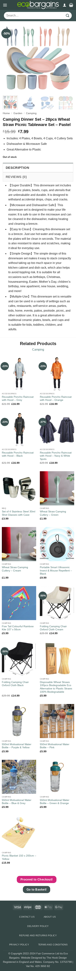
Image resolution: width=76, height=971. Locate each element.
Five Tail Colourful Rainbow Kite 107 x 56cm (18, 628)
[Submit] (67, 15)
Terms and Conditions (53, 944)
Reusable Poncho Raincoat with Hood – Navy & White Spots (56, 455)
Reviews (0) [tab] (16, 177)
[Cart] (71, 5)
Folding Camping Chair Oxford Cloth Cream (53, 628)
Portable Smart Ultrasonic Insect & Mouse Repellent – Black (56, 570)
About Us (50, 917)
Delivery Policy (38, 926)
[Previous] (9, 58)
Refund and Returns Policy (38, 935)
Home (6, 113)
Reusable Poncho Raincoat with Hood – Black (18, 454)
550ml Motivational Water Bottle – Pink (54, 746)
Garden (17, 113)
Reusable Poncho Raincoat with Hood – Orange (56, 399)
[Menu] (5, 5)
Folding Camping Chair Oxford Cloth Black (15, 684)
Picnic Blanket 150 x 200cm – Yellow (19, 857)
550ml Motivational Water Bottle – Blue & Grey (16, 802)
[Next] (67, 58)
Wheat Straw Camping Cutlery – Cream (15, 569)
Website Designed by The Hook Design (44, 957)
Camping (31, 113)
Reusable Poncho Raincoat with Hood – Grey (18, 399)
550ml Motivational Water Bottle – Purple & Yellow (16, 746)
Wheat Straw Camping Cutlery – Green (53, 513)
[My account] (64, 5)
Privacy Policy (19, 944)
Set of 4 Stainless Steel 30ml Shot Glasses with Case (18, 513)
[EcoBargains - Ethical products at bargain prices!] (38, 5)
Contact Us (26, 917)
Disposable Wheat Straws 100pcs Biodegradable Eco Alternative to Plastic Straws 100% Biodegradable (56, 687)
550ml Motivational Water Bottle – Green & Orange (54, 802)
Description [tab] (17, 168)
